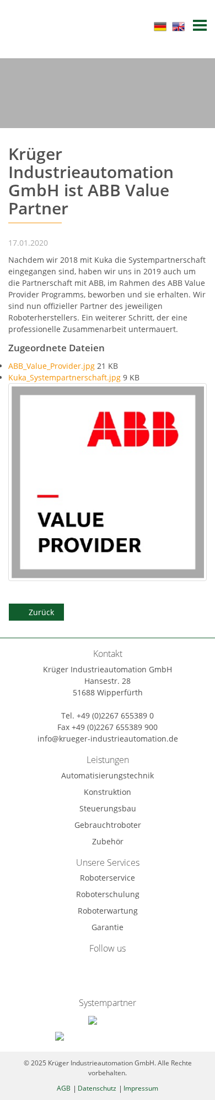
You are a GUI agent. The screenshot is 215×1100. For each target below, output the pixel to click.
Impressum (140, 1088)
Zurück (41, 612)
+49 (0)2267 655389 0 (115, 715)
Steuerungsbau (107, 808)
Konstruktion (107, 792)
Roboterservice (107, 877)
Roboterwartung (108, 910)
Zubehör (107, 841)
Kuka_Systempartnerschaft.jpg (65, 377)
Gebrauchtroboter (107, 825)
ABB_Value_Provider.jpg (52, 366)
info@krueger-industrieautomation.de (107, 738)
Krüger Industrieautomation (44, 25)
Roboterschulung (107, 894)
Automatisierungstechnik (107, 775)
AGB (64, 1088)
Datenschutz (97, 1088)
